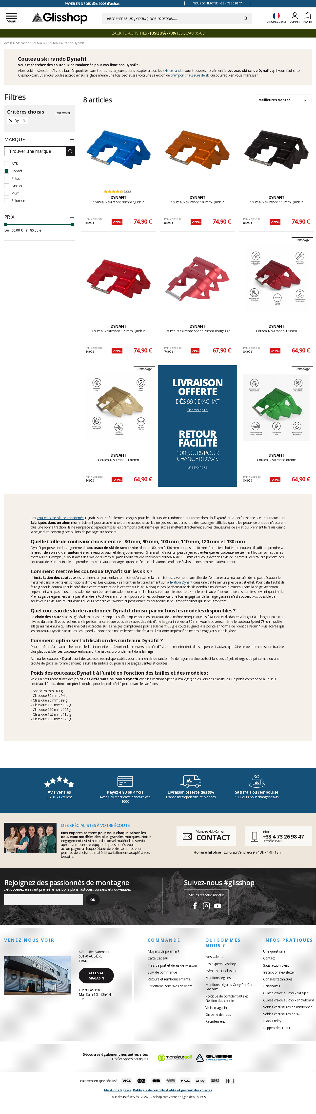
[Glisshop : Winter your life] (59, 17)
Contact (269, 958)
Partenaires (271, 986)
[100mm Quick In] (197, 149)
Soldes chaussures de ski (281, 1014)
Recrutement (215, 1021)
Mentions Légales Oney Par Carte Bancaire (230, 986)
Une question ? (274, 951)
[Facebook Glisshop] (195, 906)
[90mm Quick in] (118, 149)
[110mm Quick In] (276, 149)
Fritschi (17, 178)
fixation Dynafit (181, 582)
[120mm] (276, 278)
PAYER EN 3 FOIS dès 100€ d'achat (92, 3)
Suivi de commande (162, 972)
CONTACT (213, 837)
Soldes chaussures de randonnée (287, 1007)
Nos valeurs (214, 956)
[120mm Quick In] (118, 278)
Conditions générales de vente (170, 986)
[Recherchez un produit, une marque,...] (245, 18)
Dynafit (17, 171)
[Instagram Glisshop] (206, 906)
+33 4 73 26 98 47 (283, 836)
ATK (15, 163)
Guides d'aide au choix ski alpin (285, 993)
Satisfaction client (276, 965)
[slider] (5, 224)
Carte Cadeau (158, 958)
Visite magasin (216, 1007)
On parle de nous (218, 1014)
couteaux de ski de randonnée (60, 517)
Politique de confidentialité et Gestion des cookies (226, 998)
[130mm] (118, 407)
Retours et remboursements (169, 979)
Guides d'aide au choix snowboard (288, 1000)
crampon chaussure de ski (190, 75)
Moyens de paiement (163, 951)
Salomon (18, 200)
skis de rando (173, 70)
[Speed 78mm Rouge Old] (197, 278)
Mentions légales (218, 977)
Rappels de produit (277, 1027)
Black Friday (272, 1020)
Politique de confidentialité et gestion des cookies (172, 1090)
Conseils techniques (278, 979)
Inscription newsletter (279, 972)
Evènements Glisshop (221, 970)
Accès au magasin (96, 975)
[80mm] (276, 407)
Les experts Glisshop (220, 963)
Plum (15, 193)
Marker (17, 185)
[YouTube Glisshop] (217, 906)
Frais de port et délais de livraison (172, 965)
